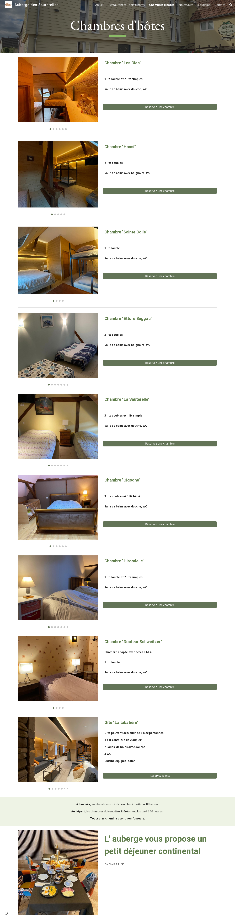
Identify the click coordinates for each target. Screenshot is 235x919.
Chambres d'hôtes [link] (161, 5)
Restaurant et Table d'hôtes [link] (127, 5)
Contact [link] (220, 5)
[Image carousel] (58, 93)
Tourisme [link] (204, 5)
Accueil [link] (99, 5)
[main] (117, 26)
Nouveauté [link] (186, 5)
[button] (231, 5)
